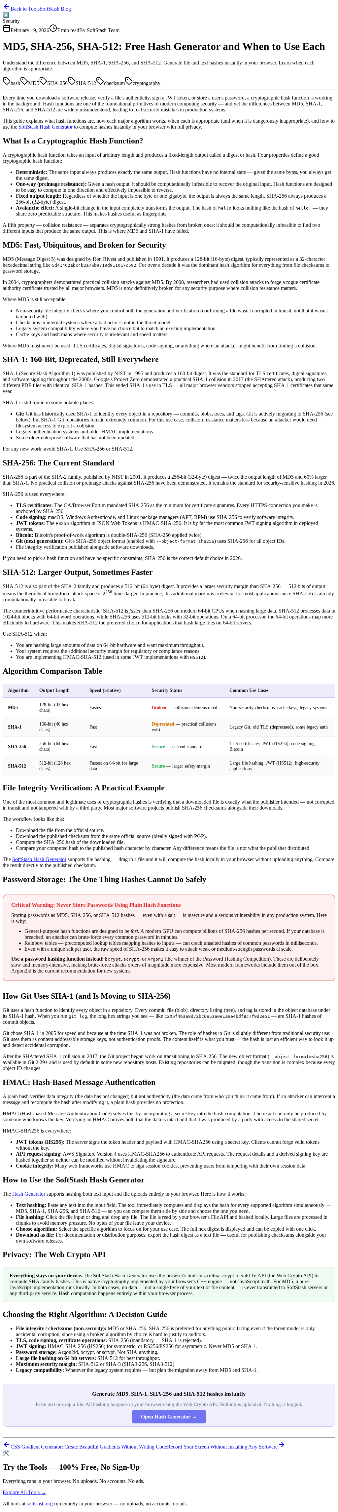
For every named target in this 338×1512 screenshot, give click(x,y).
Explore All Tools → (24, 1492)
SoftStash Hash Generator (45, 127)
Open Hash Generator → (169, 1416)
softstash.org (40, 1503)
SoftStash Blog (55, 9)
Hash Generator (28, 1194)
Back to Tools (25, 9)
